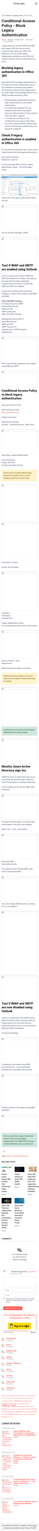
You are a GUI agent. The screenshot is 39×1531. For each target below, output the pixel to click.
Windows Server (20, 1409)
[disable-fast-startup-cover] (7, 1462)
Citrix (3, 1396)
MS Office (34, 1409)
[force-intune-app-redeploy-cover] (7, 1507)
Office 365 (10, 1382)
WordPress (11, 1401)
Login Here (31, 1272)
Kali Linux (10, 1417)
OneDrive (21, 1414)
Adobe (30, 1401)
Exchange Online (7, 1411)
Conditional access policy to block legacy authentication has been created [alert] (19, 731)
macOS (17, 1396)
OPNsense (10, 1388)
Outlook (32, 1406)
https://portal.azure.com (11, 412)
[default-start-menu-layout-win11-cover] (7, 1486)
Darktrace (19, 1398)
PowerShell (20, 1406)
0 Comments (8, 41)
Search (33, 1332)
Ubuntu (29, 1398)
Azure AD (26, 1414)
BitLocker (8, 1409)
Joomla (9, 1376)
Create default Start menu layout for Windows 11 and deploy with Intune (24, 1481)
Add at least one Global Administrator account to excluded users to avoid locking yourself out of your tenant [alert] (17, 475)
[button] (36, 3)
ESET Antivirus (23, 1395)
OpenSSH (26, 1403)
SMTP (34, 1395)
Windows (5, 1403)
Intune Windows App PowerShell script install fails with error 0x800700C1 (25, 1433)
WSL (7, 1414)
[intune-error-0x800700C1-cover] (7, 1438)
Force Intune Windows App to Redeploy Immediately (25, 1502)
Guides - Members (13, 1363)
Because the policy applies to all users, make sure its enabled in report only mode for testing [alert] (19, 678)
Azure (4, 40)
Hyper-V (25, 1398)
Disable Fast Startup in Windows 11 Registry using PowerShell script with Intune (24, 1458)
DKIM (15, 1398)
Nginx (26, 1401)
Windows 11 (20, 1411)
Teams (22, 1401)
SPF (2, 1398)
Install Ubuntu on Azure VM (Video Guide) (19, 1179)
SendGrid (13, 1409)
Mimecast (28, 1411)
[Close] (35, 1527)
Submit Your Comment (12, 1308)
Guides (9, 1357)
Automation (11, 1338)
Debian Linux (11, 1351)
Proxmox (22, 1403)
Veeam (14, 1411)
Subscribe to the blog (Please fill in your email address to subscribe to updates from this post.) (20, 1300)
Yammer (26, 1406)
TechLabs (19, 3)
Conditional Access (21, 1156)
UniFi (5, 1398)
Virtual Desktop (10, 1396)
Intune (8, 1369)
